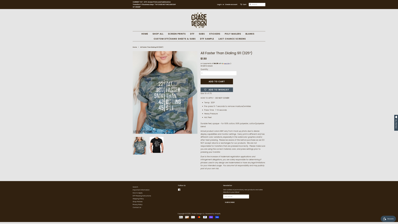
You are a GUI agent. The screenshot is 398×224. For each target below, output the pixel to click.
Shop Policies (138, 202)
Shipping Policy (138, 199)
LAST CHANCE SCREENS (232, 38)
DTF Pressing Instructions (142, 196)
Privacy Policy (137, 204)
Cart (244, 4)
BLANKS (250, 33)
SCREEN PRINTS (177, 33)
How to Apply (138, 193)
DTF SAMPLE (207, 38)
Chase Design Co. (198, 214)
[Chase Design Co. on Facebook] (179, 190)
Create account (231, 4)
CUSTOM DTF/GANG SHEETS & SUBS (175, 38)
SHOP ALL (158, 33)
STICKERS (214, 33)
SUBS (202, 33)
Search (135, 187)
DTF (192, 33)
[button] (233, 63)
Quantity (204, 69)
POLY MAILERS (233, 33)
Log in (219, 4)
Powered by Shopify (213, 214)
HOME (144, 33)
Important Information (141, 190)
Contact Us (137, 207)
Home (135, 47)
